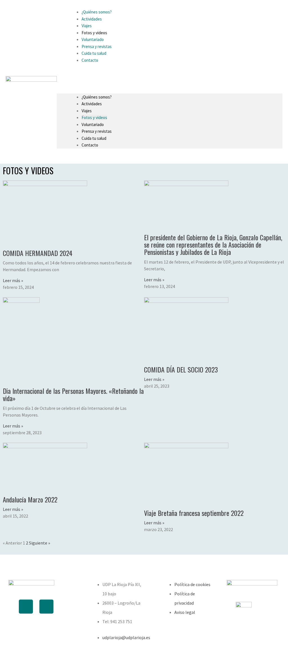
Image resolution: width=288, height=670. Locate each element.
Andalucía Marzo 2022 (30, 499)
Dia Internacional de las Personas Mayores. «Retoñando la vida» (73, 394)
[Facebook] (26, 607)
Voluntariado (93, 124)
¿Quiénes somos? (97, 97)
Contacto (90, 60)
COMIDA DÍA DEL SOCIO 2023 (181, 369)
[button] (169, 75)
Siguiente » (39, 543)
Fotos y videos (94, 117)
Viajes (87, 110)
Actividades (92, 103)
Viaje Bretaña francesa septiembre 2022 (194, 513)
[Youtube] (46, 607)
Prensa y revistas (97, 131)
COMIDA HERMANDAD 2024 (37, 253)
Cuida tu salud (94, 138)
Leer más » (13, 280)
